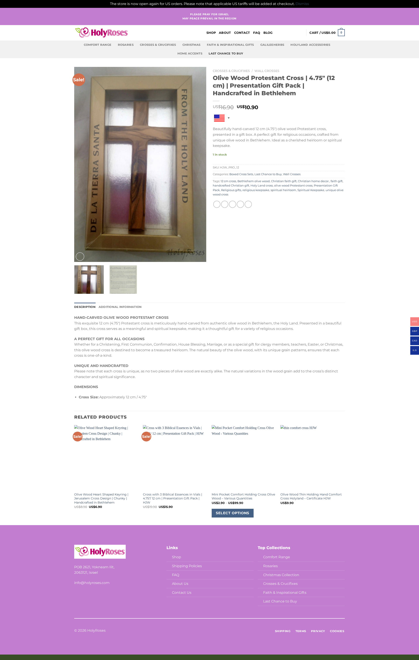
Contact (242, 33)
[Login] (301, 32)
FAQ (256, 33)
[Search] (293, 32)
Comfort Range (97, 44)
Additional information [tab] (120, 307)
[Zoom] (80, 256)
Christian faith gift (284, 181)
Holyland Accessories (310, 44)
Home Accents (189, 53)
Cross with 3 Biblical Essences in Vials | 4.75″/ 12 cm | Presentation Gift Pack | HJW (172, 498)
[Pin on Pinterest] (240, 204)
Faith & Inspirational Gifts (230, 44)
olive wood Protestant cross (293, 185)
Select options (232, 513)
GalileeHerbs (272, 44)
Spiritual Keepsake (310, 190)
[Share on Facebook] (216, 204)
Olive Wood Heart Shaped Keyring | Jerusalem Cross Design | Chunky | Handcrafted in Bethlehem (101, 498)
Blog (268, 33)
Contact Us (181, 592)
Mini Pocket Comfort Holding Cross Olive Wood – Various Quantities (243, 496)
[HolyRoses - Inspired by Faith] (128, 32)
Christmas (191, 44)
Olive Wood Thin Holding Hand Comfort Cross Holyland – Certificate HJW (311, 496)
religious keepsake (255, 190)
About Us (180, 584)
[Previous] (82, 164)
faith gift (337, 181)
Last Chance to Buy (226, 53)
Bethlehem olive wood (253, 181)
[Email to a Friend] (232, 204)
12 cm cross (228, 181)
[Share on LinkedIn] (248, 204)
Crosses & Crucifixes (158, 44)
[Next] (198, 164)
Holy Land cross (262, 185)
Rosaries (126, 44)
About (225, 33)
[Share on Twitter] (224, 204)
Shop (211, 33)
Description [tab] (85, 307)
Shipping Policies (187, 566)
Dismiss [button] (302, 4)
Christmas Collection (281, 575)
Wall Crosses (266, 71)
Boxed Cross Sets (241, 174)
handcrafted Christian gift (231, 185)
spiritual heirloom (283, 190)
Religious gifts (231, 190)
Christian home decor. (313, 181)
